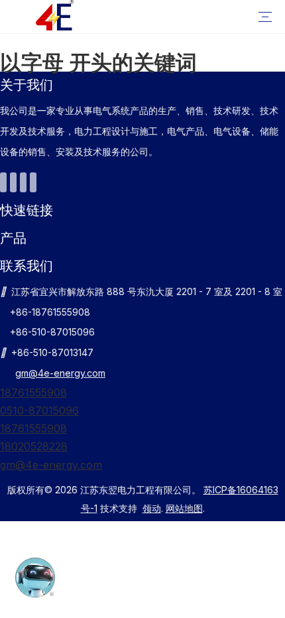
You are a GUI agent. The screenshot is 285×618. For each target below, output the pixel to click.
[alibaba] (33, 182)
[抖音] (23, 182)
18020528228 (34, 446)
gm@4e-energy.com (60, 373)
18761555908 (33, 392)
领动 (151, 508)
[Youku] (3, 182)
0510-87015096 (39, 410)
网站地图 (184, 508)
